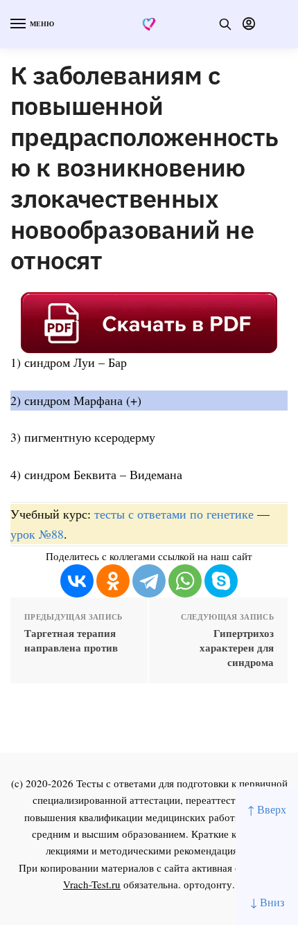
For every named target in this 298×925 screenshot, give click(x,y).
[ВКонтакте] (77, 581)
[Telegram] (149, 581)
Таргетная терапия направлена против (71, 640)
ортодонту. (209, 884)
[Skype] (221, 581)
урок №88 (37, 534)
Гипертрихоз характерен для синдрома (237, 648)
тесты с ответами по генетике (174, 513)
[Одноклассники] (113, 581)
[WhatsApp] (185, 581)
